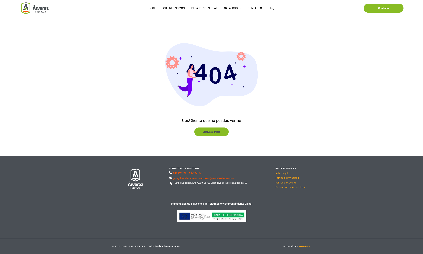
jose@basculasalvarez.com (187, 178)
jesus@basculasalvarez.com (219, 178)
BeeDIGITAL (304, 246)
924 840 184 (179, 172)
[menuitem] (153, 8)
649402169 (195, 172)
